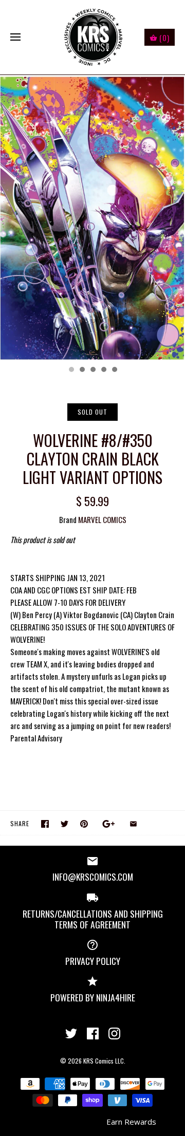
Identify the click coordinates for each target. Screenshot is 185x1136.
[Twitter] (71, 1033)
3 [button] (92, 370)
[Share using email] (133, 824)
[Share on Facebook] (45, 824)
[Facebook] (93, 1033)
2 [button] (82, 370)
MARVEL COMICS (102, 519)
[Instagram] (114, 1033)
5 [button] (114, 370)
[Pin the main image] (84, 824)
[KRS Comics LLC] (92, 37)
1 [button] (71, 370)
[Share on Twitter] (64, 824)
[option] (92, 217)
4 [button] (103, 370)
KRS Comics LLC (103, 1060)
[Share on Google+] (109, 824)
